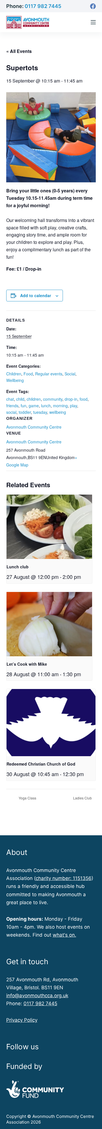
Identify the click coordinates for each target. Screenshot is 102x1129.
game (34, 405)
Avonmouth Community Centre (33, 442)
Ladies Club (83, 797)
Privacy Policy (21, 1020)
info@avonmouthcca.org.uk (37, 995)
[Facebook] (93, 6)
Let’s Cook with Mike (27, 664)
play (73, 405)
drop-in (71, 399)
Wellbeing (15, 380)
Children (13, 374)
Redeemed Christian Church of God (41, 764)
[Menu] (93, 22)
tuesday (40, 412)
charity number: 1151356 (64, 878)
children (34, 399)
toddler (25, 412)
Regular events (48, 374)
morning (60, 405)
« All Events (19, 51)
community (52, 399)
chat (10, 399)
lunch (46, 405)
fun (23, 405)
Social (70, 374)
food (84, 399)
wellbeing (57, 412)
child (20, 399)
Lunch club (18, 566)
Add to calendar (35, 295)
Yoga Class (27, 797)
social (11, 412)
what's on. (64, 935)
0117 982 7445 (43, 6)
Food (28, 374)
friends (12, 405)
